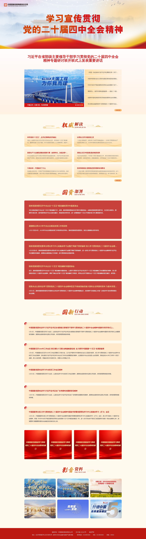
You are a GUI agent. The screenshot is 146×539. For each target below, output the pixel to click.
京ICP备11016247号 (81, 532)
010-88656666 (86, 535)
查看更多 (118, 110)
